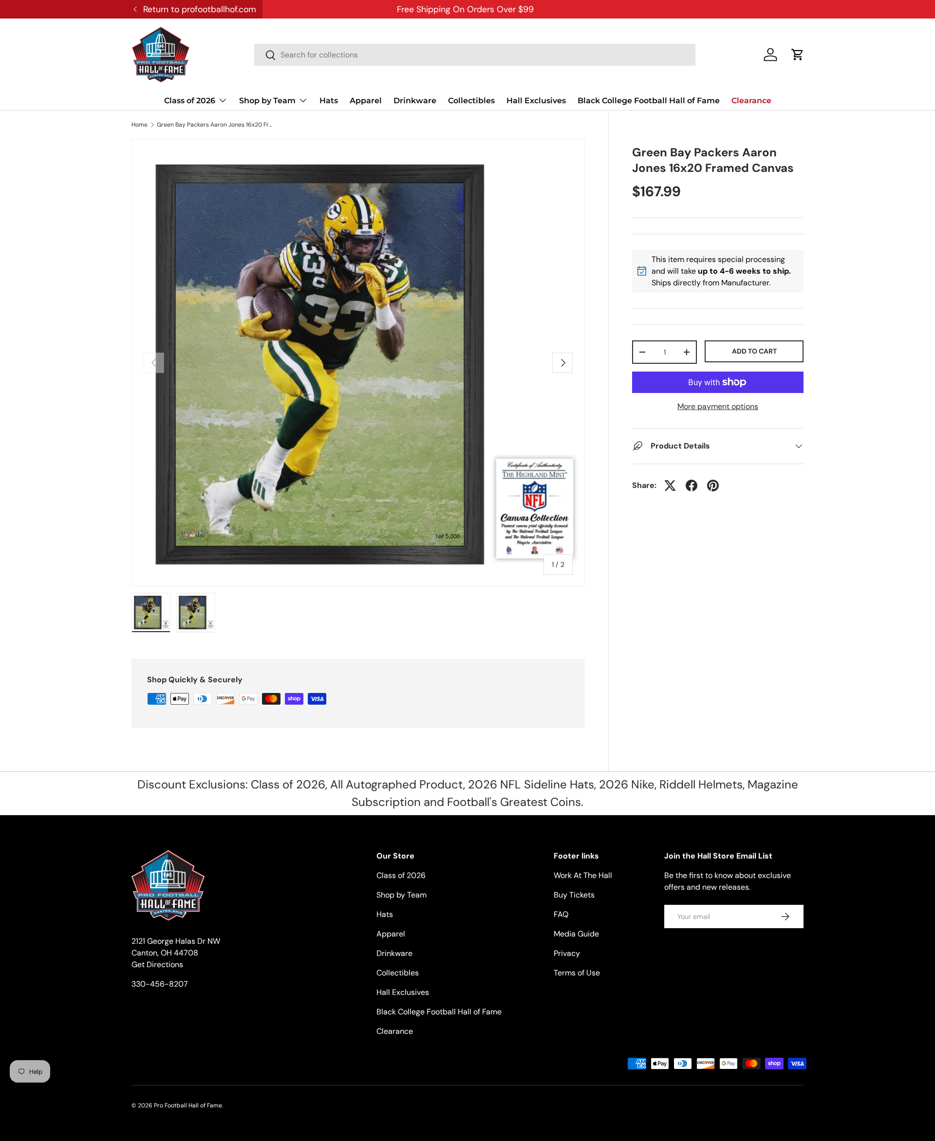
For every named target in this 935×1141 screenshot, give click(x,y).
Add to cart (754, 351)
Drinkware (414, 100)
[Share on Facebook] (691, 485)
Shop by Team (267, 100)
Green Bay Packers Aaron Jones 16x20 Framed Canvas (215, 125)
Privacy (567, 953)
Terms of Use (577, 973)
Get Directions (157, 964)
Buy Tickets (574, 895)
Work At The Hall (583, 875)
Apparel (366, 100)
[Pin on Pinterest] (713, 485)
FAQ (561, 914)
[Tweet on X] (670, 485)
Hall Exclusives (536, 100)
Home (139, 125)
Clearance (751, 100)
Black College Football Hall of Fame (649, 100)
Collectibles (471, 100)
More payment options (717, 406)
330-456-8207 (159, 984)
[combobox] (474, 55)
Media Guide (576, 934)
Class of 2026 (189, 100)
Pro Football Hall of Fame (188, 1105)
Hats (328, 100)
